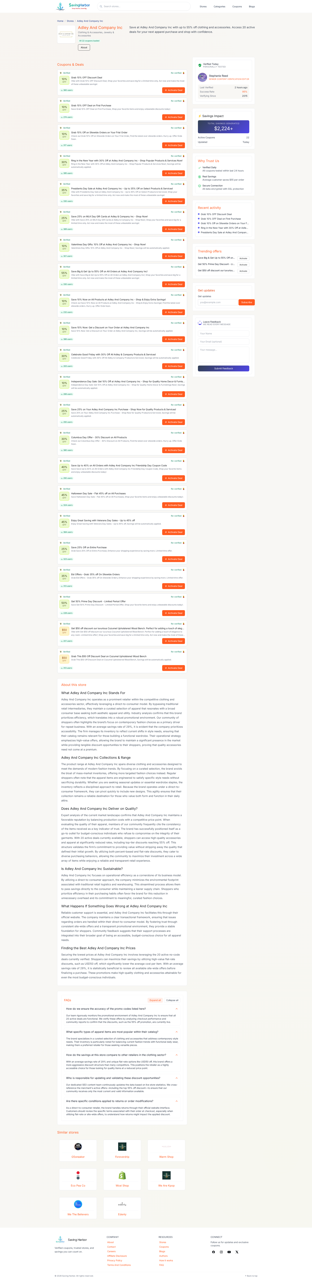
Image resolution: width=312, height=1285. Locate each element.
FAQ (161, 1265)
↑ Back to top (251, 1276)
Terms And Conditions (119, 1265)
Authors (163, 1255)
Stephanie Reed (218, 75)
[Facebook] (213, 1252)
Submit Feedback (223, 368)
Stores (203, 6)
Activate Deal (175, 90)
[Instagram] (221, 1252)
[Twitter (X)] (237, 1252)
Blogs (252, 6)
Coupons (237, 6)
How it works (166, 1260)
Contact (111, 1246)
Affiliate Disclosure (117, 1255)
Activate (243, 258)
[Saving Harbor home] (73, 6)
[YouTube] (229, 1252)
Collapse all (172, 1000)
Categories (219, 6)
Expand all (155, 1000)
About (84, 47)
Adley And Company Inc (90, 21)
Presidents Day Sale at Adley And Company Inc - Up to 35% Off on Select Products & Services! (225, 232)
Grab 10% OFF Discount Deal (216, 214)
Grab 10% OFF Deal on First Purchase (221, 218)
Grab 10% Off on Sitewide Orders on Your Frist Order (225, 223)
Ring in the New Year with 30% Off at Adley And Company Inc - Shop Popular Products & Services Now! (225, 227)
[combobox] (146, 6)
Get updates (204, 296)
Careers (111, 1251)
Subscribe (246, 302)
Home (60, 21)
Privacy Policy (114, 1260)
